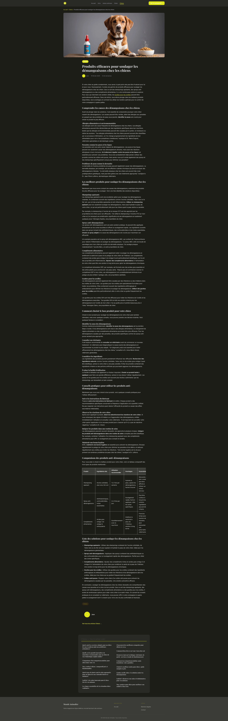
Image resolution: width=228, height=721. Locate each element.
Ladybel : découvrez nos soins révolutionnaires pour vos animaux (131, 679)
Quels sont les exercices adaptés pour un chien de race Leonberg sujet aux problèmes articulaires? (96, 647)
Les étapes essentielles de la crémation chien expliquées (96, 687)
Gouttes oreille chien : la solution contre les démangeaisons (129, 673)
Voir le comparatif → (156, 3)
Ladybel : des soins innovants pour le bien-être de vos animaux (95, 681)
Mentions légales (146, 706)
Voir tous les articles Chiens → (92, 623)
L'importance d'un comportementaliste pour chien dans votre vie (96, 661)
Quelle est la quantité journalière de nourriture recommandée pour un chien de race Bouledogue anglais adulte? (95, 654)
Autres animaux (107, 3)
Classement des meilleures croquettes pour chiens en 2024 (130, 646)
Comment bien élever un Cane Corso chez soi (130, 651)
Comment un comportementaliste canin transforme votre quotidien (128, 662)
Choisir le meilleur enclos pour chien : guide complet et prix (130, 668)
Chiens (122, 3)
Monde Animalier (70, 704)
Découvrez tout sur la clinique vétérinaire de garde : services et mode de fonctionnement (130, 656)
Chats (116, 3)
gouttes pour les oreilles (123, 95)
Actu (99, 3)
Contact (143, 710)
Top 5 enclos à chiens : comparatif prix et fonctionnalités (95, 667)
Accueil (93, 3)
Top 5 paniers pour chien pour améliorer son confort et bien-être (130, 685)
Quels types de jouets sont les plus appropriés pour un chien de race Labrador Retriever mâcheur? (96, 674)
